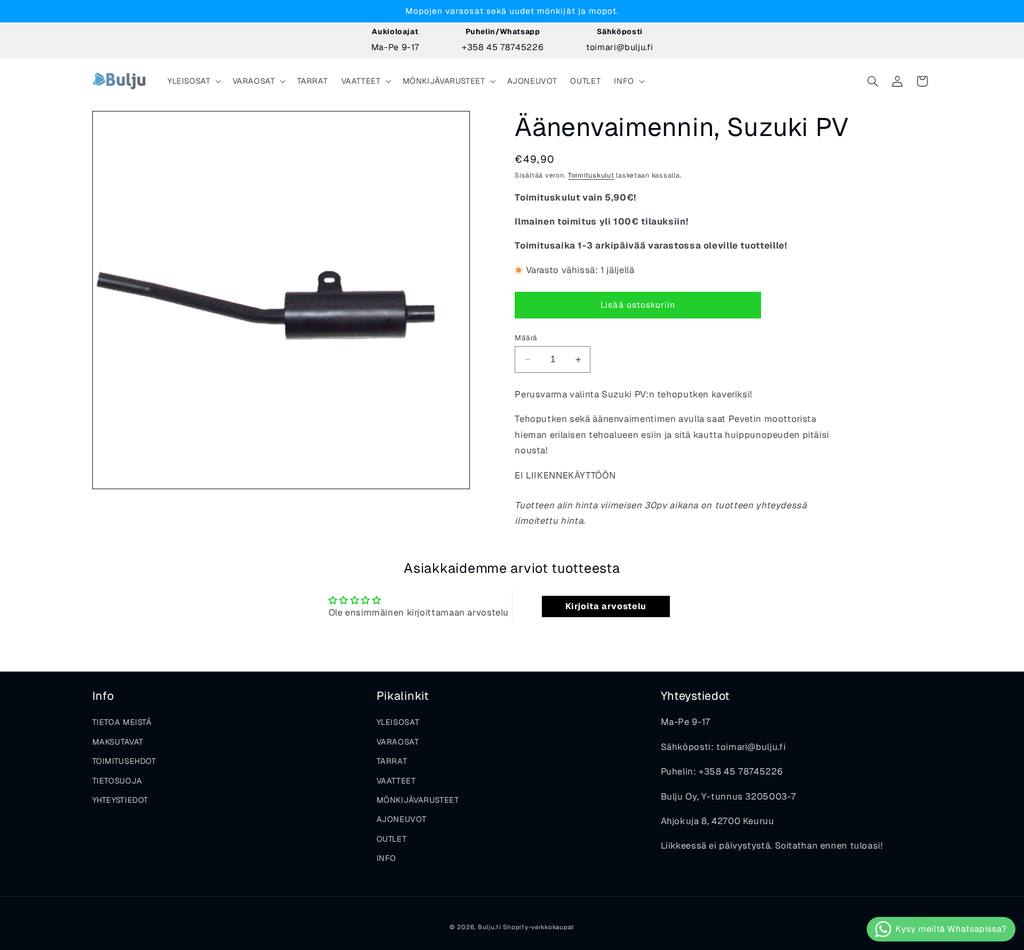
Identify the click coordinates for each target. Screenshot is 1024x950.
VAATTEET (396, 781)
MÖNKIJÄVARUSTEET (418, 800)
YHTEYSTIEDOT (120, 800)
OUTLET (392, 839)
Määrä (526, 337)
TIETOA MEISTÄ (122, 722)
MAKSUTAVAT (117, 742)
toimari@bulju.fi (619, 47)
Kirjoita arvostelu (605, 606)
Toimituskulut (591, 175)
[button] (193, 81)
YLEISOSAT (398, 722)
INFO (387, 858)
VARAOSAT (398, 742)
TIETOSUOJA (117, 781)
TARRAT (392, 761)
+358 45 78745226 (502, 47)
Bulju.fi (489, 927)
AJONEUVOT (402, 819)
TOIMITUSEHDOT (124, 761)
